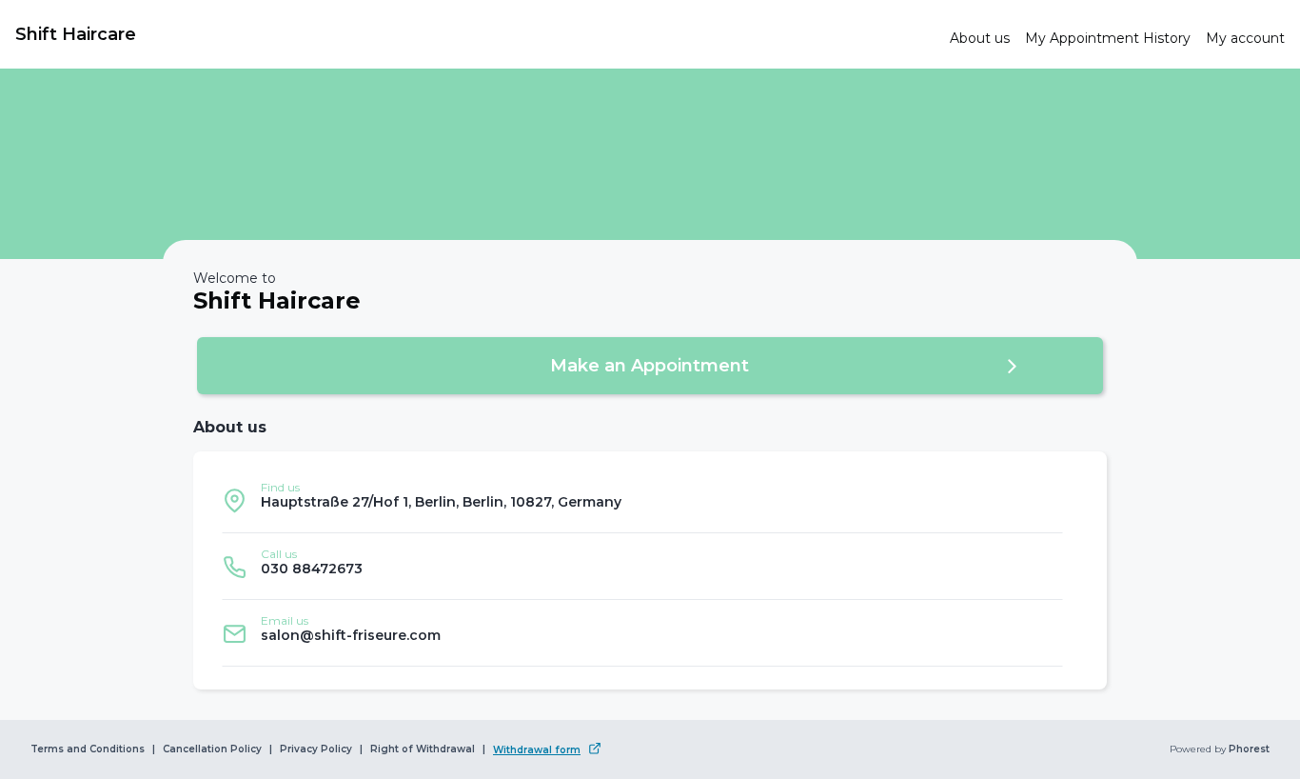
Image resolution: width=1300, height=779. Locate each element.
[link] (475, 34)
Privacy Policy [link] (316, 749)
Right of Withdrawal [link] (422, 749)
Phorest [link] (1249, 749)
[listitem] (642, 500)
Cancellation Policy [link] (212, 749)
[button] (650, 365)
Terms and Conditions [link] (87, 749)
